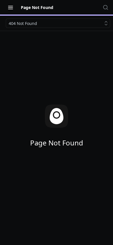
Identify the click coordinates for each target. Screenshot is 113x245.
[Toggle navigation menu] (10, 7)
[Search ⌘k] (105, 7)
